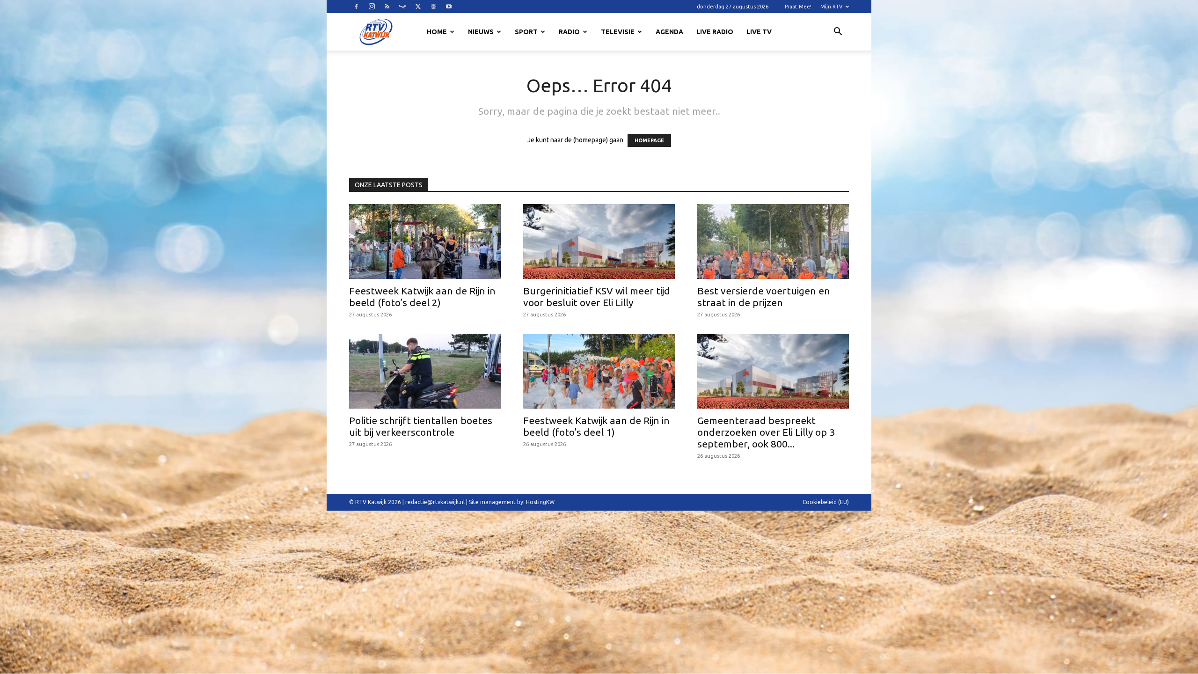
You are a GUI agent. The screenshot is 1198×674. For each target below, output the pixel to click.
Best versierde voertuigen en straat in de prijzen (763, 296)
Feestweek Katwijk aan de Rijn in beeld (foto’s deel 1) (596, 426)
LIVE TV (759, 32)
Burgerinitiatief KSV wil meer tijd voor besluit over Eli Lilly (596, 296)
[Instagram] (372, 6)
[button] (837, 33)
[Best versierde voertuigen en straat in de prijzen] (773, 241)
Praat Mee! (798, 6)
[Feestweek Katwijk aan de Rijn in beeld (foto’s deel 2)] (425, 241)
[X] (418, 6)
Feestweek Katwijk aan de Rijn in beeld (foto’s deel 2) (422, 296)
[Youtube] (449, 6)
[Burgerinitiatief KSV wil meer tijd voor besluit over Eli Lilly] (599, 241)
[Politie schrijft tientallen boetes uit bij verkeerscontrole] (425, 371)
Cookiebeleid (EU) (826, 502)
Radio (569, 32)
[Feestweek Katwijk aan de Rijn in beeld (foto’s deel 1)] (599, 371)
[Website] (433, 6)
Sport (526, 32)
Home (437, 32)
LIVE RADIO (714, 32)
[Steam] (402, 6)
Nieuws (481, 32)
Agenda (669, 32)
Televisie (618, 32)
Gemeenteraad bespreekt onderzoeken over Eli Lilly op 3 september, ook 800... (766, 432)
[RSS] (387, 6)
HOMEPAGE (649, 140)
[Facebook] (356, 6)
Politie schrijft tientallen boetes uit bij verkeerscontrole (420, 426)
